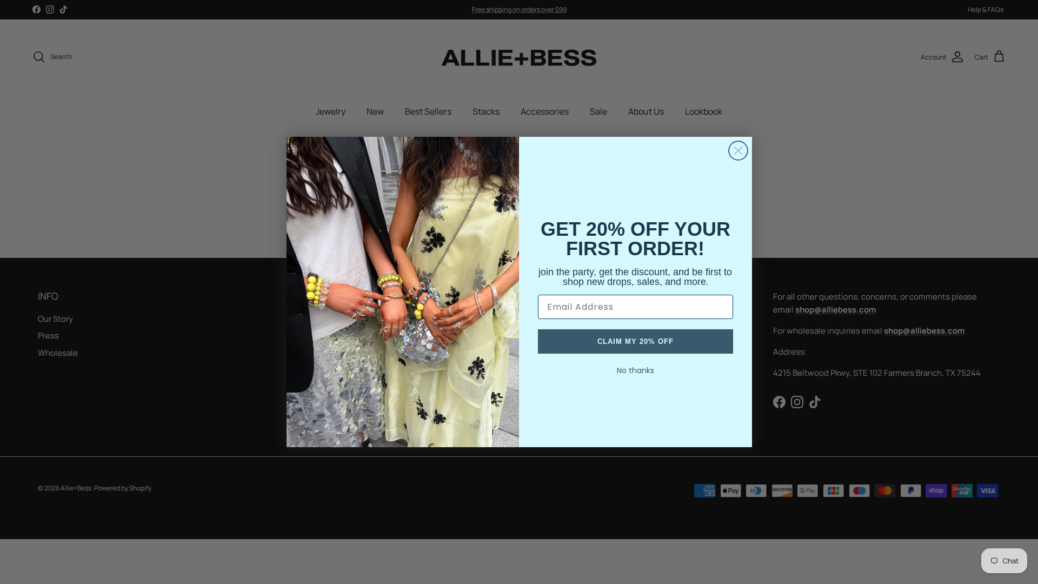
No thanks (635, 370)
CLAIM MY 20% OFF (635, 341)
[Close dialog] (738, 150)
